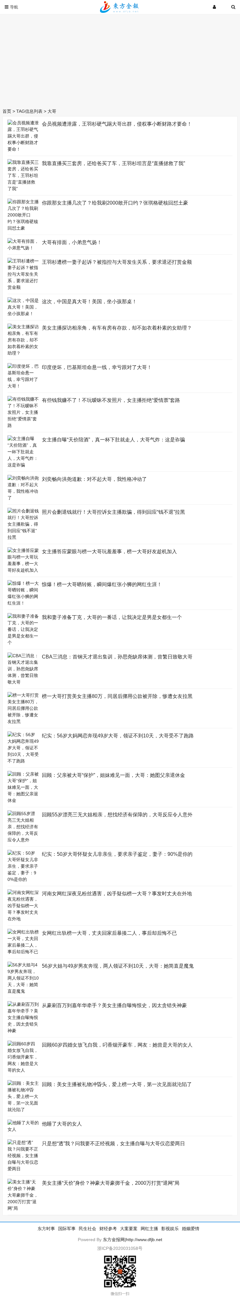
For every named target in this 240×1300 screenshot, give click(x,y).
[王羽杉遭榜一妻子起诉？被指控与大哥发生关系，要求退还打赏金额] (23, 287)
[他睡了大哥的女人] (23, 1129)
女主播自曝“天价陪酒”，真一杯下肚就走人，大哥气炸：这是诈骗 (113, 439)
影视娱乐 (170, 1228)
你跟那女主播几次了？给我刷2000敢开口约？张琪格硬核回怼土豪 (115, 202)
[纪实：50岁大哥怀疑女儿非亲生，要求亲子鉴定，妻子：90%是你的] (23, 879)
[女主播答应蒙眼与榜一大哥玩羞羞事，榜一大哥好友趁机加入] (23, 570)
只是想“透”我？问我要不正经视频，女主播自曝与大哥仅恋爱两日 (113, 1143)
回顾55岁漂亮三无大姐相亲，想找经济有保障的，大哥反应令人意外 (117, 814)
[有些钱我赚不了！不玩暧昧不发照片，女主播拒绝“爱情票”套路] (23, 425)
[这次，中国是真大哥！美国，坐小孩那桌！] (23, 313)
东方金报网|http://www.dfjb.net (132, 1239)
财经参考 (108, 1228)
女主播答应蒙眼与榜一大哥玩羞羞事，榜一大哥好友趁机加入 (109, 551)
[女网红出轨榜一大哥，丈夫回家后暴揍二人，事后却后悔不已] (23, 951)
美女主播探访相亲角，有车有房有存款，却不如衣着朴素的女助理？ (117, 327)
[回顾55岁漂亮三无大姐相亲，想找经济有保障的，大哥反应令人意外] (23, 839)
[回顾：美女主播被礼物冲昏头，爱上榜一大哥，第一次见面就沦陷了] (23, 1109)
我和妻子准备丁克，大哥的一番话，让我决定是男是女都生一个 (112, 617)
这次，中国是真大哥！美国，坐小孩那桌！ (89, 301)
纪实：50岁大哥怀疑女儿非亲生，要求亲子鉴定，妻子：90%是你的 (117, 854)
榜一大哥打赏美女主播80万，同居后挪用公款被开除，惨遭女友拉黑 (117, 696)
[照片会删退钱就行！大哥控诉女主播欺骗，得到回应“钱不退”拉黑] (23, 537)
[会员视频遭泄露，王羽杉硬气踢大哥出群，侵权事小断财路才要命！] (23, 149)
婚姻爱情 (190, 1228)
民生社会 (87, 1228)
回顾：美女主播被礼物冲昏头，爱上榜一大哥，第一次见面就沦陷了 (117, 1084)
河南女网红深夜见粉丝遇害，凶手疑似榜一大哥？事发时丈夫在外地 (117, 893)
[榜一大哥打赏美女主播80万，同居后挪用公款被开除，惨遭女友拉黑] (23, 721)
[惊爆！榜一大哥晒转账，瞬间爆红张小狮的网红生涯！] (23, 603)
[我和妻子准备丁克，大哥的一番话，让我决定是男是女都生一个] (23, 642)
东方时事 (46, 1228)
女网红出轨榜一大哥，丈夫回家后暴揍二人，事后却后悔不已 (109, 933)
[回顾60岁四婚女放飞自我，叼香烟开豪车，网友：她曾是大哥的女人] (23, 1070)
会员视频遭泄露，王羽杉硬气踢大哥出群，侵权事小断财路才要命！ (117, 124)
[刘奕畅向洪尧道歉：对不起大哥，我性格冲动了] (23, 497)
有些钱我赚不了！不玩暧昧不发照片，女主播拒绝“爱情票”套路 (111, 400)
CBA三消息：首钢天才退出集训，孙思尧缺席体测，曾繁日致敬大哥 (117, 656)
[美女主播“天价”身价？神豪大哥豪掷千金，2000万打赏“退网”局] (23, 1208)
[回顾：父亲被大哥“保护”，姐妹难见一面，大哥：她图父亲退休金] (23, 800)
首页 (6, 111)
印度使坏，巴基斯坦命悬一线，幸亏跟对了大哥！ (97, 367)
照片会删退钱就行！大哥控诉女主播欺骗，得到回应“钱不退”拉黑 (113, 512)
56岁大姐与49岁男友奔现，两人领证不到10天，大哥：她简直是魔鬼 (118, 966)
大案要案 (129, 1228)
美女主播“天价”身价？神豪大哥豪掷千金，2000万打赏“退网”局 (110, 1183)
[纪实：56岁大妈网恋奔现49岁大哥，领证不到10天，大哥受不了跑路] (23, 760)
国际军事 (67, 1228)
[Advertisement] (120, 59)
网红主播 (149, 1228)
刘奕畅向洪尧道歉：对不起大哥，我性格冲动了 (94, 479)
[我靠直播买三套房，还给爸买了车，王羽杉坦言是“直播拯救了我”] (23, 188)
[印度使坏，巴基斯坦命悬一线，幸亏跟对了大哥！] (23, 385)
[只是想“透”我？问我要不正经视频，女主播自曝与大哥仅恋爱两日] (23, 1168)
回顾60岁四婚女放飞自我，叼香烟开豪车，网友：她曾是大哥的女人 (117, 1045)
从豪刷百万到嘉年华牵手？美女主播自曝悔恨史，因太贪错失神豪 (114, 1005)
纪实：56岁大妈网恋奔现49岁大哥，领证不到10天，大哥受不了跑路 (118, 735)
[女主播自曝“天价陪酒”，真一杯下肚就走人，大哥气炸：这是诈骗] (23, 464)
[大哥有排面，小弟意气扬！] (23, 247)
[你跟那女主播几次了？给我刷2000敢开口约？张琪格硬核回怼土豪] (23, 228)
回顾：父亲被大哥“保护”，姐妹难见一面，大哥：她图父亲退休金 (113, 775)
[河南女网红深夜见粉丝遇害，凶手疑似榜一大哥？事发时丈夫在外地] (23, 918)
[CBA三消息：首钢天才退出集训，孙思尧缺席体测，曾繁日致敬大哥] (23, 681)
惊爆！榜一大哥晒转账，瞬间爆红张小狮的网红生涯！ (102, 584)
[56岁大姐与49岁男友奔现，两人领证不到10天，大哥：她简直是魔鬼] (23, 991)
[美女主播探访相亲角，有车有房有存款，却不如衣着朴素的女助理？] (23, 353)
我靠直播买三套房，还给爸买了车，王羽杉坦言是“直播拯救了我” (113, 163)
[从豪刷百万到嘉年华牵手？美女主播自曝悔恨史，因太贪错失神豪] (23, 1030)
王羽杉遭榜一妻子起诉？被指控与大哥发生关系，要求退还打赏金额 (117, 262)
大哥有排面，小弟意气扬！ (72, 242)
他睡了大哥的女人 (62, 1123)
